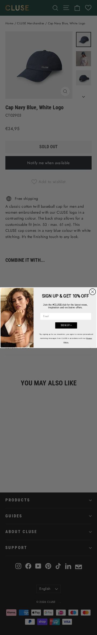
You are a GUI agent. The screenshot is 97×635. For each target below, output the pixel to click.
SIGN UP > (66, 325)
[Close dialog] (92, 292)
